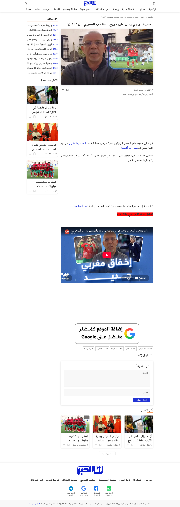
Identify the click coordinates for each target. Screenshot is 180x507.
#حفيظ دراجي (130, 349)
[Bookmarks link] (154, 3)
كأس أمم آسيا (81, 205)
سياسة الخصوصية (107, 480)
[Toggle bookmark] (67, 90)
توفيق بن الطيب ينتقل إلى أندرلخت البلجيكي (39, 30)
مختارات (141, 9)
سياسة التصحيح (88, 480)
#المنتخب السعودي (145, 349)
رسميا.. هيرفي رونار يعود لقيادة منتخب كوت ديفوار (39, 63)
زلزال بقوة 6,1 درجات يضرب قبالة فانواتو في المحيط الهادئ (39, 34)
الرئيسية (152, 9)
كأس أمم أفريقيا (129, 147)
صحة (28, 9)
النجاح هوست (34, 504)
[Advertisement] (107, 121)
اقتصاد (56, 9)
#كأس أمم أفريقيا (116, 349)
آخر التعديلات (36, 480)
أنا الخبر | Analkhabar (143, 90)
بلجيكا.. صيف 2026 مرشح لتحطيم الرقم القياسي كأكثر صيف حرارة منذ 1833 (39, 25)
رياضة (116, 9)
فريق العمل (125, 480)
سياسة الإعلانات (69, 480)
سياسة (46, 9)
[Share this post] (63, 90)
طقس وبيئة (85, 9)
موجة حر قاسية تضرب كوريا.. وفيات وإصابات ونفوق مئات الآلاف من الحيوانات (39, 72)
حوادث (37, 9)
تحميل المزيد (107, 453)
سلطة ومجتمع (70, 9)
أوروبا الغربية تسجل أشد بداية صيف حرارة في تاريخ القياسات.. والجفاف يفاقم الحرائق (39, 44)
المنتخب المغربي (78, 143)
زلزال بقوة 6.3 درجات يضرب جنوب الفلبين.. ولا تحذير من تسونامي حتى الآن (39, 58)
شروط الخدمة (52, 480)
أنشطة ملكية (128, 9)
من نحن (148, 480)
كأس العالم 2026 (102, 9)
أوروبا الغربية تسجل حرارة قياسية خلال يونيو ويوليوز (39, 49)
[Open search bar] (26, 3)
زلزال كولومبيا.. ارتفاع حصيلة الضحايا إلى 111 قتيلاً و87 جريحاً (39, 39)
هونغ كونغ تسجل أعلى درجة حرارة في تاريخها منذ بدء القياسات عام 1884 (39, 53)
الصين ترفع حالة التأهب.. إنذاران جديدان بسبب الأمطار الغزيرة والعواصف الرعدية (39, 68)
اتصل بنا (137, 480)
